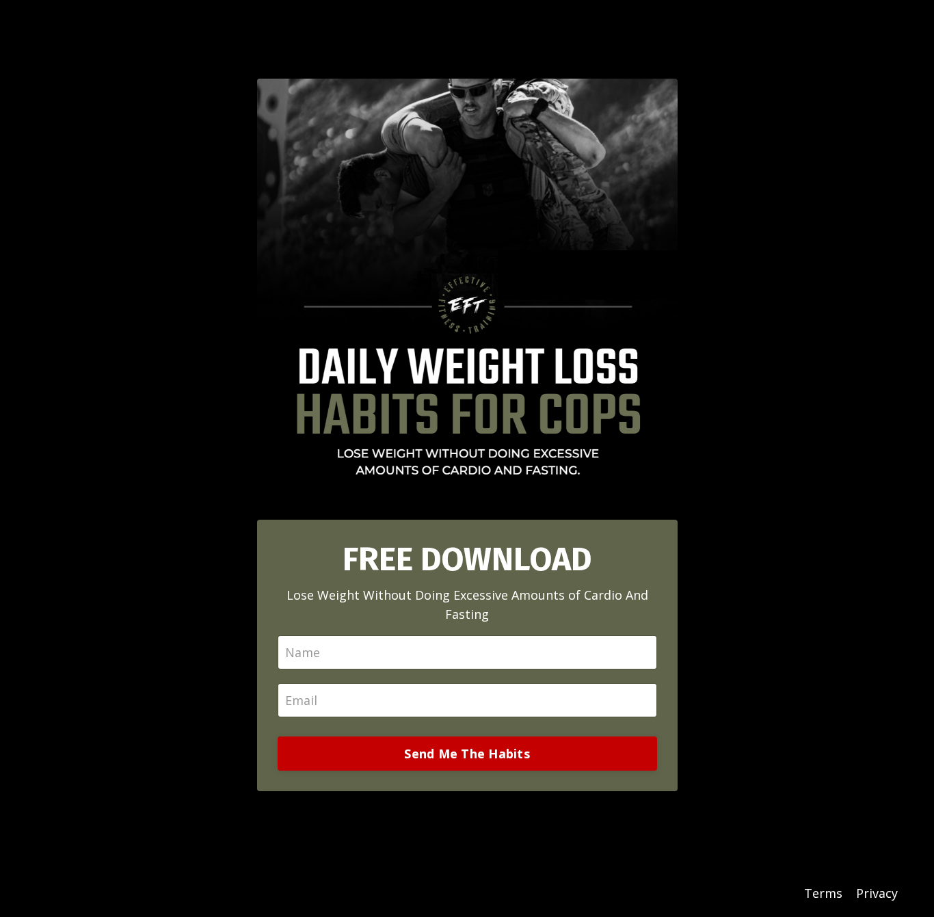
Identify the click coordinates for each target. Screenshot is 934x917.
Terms (823, 893)
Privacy (877, 893)
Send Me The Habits (467, 753)
